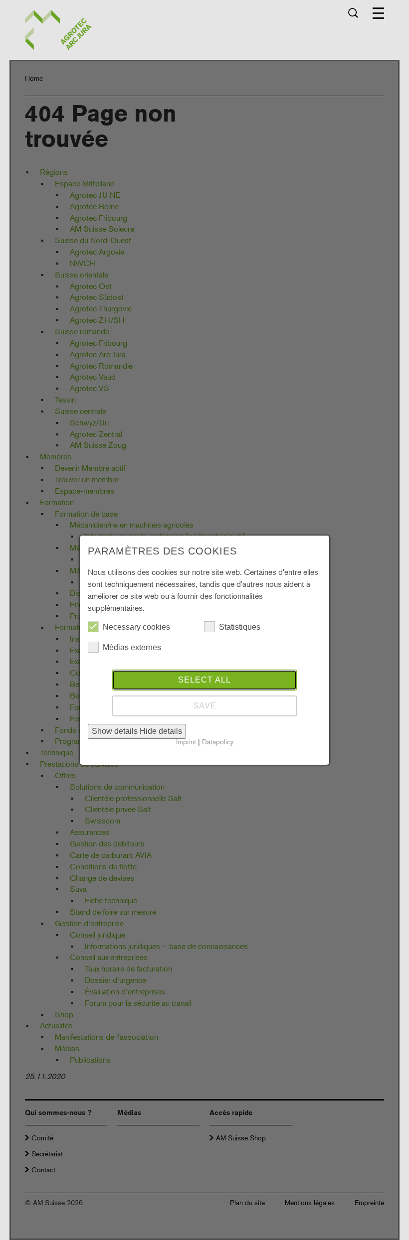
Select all (204, 680)
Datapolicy (217, 741)
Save (204, 705)
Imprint (186, 741)
